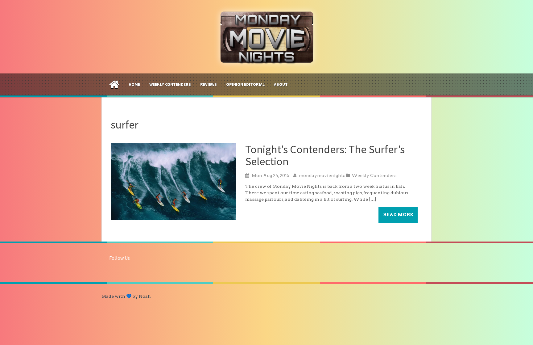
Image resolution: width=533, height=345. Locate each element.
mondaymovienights (322, 175)
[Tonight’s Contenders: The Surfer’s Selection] (173, 181)
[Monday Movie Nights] (266, 36)
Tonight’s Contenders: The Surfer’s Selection (325, 155)
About (281, 84)
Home (134, 84)
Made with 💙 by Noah (126, 296)
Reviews (208, 84)
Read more (398, 214)
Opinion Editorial (245, 84)
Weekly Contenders (170, 84)
